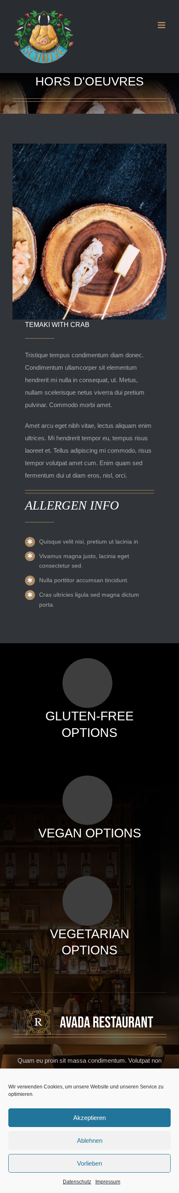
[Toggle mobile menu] (162, 25)
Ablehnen (89, 1140)
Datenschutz (77, 1182)
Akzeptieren (89, 1117)
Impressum (107, 1182)
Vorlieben (89, 1163)
